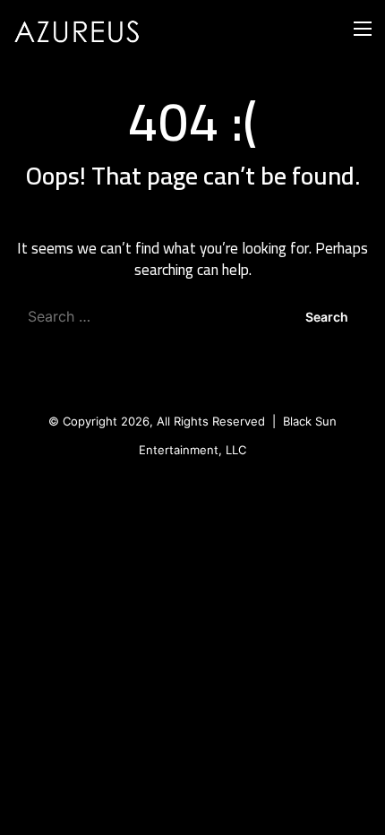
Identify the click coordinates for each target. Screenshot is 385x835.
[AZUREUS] (85, 28)
